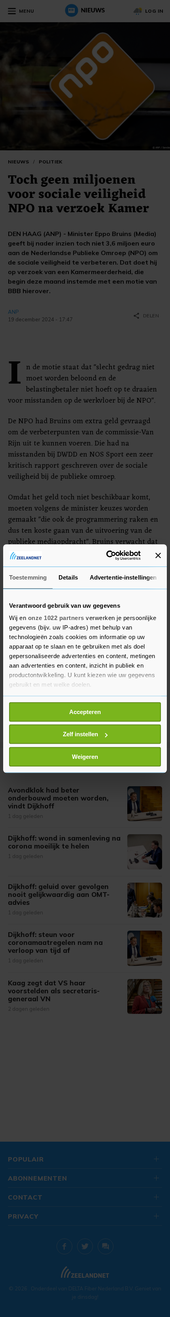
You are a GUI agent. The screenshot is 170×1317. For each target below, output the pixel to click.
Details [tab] (68, 577)
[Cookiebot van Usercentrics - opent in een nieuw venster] (107, 555)
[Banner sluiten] (158, 555)
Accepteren (85, 711)
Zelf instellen (80, 734)
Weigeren (85, 756)
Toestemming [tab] (28, 577)
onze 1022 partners (56, 617)
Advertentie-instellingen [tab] (123, 577)
